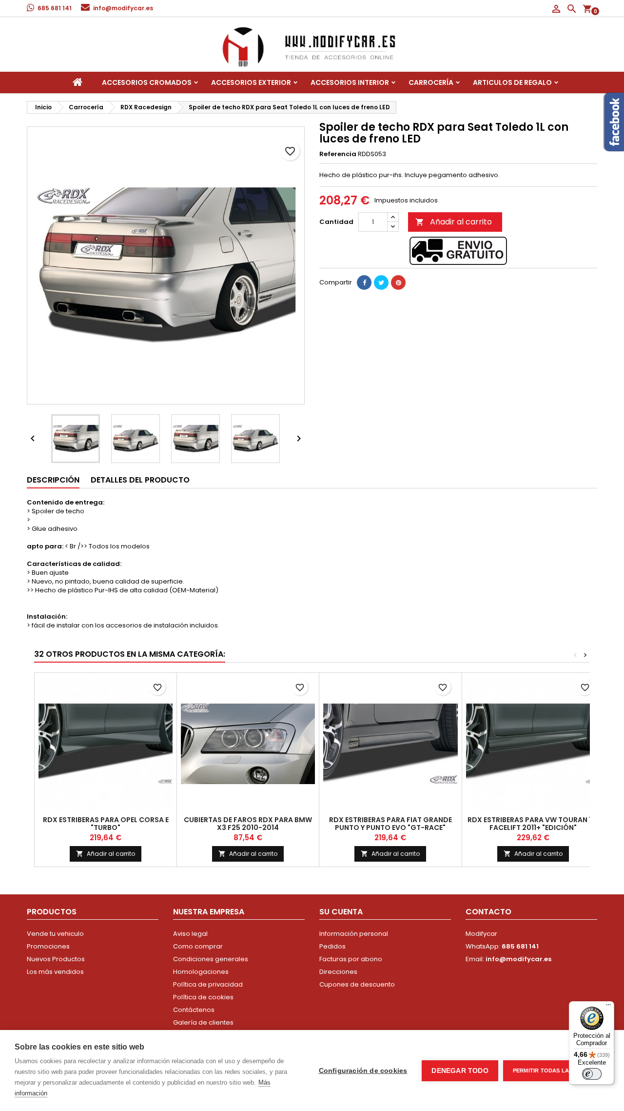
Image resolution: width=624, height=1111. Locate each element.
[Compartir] (364, 282)
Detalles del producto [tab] (140, 479)
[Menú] (608, 1007)
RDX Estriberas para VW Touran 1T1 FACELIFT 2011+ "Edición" (533, 823)
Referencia (337, 154)
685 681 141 (55, 8)
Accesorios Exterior (251, 82)
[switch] (592, 1074)
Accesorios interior (350, 82)
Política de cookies (203, 997)
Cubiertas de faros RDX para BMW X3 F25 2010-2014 (248, 823)
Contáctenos (193, 1009)
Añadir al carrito (453, 221)
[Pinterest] (398, 282)
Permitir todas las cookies (556, 1070)
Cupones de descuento (357, 984)
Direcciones (338, 971)
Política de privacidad (208, 984)
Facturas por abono (350, 959)
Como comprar (198, 946)
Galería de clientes (203, 1022)
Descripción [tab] (53, 479)
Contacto (488, 911)
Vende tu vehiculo (55, 933)
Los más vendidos (55, 971)
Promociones (48, 946)
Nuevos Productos (56, 959)
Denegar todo (459, 1070)
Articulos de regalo (512, 82)
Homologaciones (201, 971)
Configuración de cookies (363, 1070)
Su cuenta (341, 911)
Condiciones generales (210, 959)
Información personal (353, 933)
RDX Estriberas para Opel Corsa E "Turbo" (106, 823)
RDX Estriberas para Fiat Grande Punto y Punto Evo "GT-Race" (390, 823)
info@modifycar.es (123, 8)
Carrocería (431, 82)
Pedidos (332, 946)
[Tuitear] (381, 282)
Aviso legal (190, 933)
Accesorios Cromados (147, 82)
